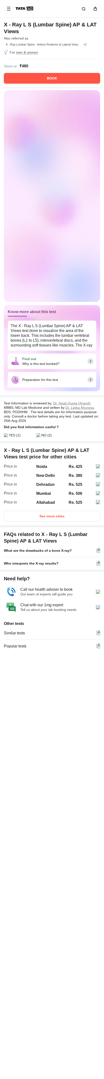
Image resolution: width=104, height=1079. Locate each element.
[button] (85, 44)
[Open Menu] (9, 9)
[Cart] (94, 9)
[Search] (83, 9)
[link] (24, 9)
